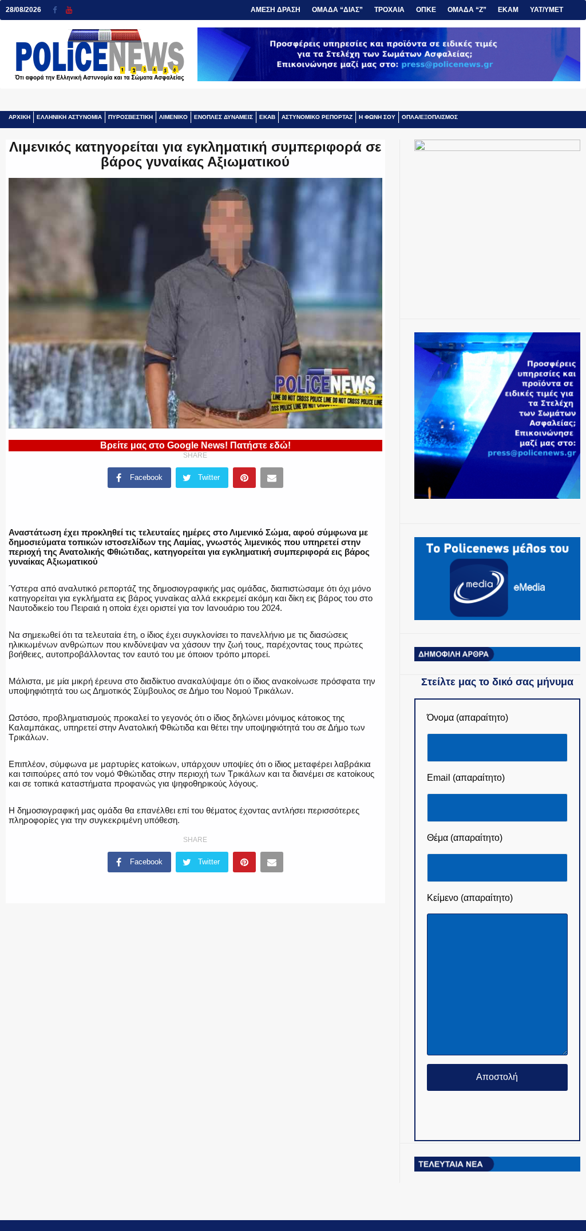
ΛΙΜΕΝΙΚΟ (173, 117)
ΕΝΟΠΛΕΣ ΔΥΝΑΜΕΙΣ (223, 117)
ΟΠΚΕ (426, 10)
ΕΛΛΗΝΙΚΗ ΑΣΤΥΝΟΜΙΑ (69, 117)
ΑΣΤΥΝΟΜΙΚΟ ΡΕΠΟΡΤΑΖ (317, 117)
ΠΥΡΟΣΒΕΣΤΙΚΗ (130, 117)
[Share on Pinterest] (244, 477)
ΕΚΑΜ (508, 10)
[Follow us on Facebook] (59, 10)
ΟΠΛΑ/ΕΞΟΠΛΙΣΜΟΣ (430, 117)
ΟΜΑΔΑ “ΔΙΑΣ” (337, 10)
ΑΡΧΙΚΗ (19, 117)
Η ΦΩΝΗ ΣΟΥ (377, 117)
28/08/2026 (23, 10)
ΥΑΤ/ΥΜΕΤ (546, 10)
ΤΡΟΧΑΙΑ (389, 10)
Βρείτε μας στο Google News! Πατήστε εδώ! (195, 445)
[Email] (271, 477)
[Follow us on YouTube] (69, 10)
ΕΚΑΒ (267, 117)
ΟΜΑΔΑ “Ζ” (467, 10)
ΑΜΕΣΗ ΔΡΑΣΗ (275, 10)
